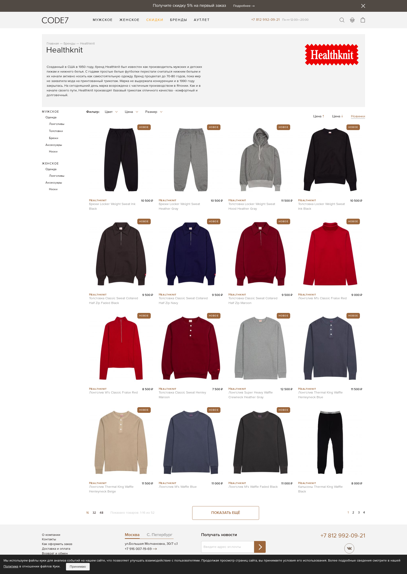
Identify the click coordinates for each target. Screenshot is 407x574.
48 (101, 512)
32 (95, 512)
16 (88, 512)
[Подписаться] (260, 547)
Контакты (49, 539)
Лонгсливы (56, 124)
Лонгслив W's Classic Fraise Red (113, 392)
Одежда (51, 117)
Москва (132, 535)
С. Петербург (159, 535)
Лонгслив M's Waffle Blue (178, 486)
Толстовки (56, 131)
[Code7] (55, 20)
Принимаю (78, 566)
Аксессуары (53, 145)
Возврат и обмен (55, 553)
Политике (11, 566)
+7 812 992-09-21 (265, 19)
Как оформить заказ (57, 544)
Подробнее (242, 6)
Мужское (50, 111)
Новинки (358, 116)
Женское (50, 163)
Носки (53, 151)
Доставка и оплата (56, 548)
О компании (51, 535)
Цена (317, 116)
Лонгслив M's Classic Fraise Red (322, 298)
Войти (352, 20)
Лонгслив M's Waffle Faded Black (253, 486)
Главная (53, 43)
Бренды (69, 43)
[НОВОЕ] (121, 196)
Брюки (53, 138)
